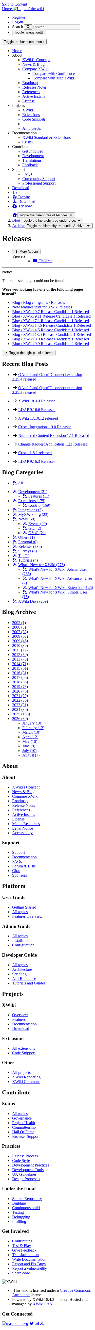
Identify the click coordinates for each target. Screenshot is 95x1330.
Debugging (21, 1217)
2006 (19, 627)
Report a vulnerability (29, 1268)
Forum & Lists (23, 866)
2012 (20, 654)
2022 (20, 700)
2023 (20, 705)
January (32, 723)
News (26, 519)
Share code (21, 1273)
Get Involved (32, 151)
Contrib (39, 505)
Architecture (22, 969)
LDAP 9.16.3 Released (36, 461)
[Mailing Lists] (36, 1323)
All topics (20, 912)
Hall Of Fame (23, 1132)
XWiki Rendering (26, 1077)
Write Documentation (29, 1259)
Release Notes (23, 805)
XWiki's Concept (36, 60)
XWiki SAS (42, 1304)
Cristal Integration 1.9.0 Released (44, 427)
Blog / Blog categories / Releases (38, 302)
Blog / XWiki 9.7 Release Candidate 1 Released (50, 311)
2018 (20, 682)
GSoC (37, 533)
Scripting (19, 974)
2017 (20, 677)
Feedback (30, 165)
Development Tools (28, 1170)
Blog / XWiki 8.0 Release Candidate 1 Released (50, 339)
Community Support (38, 178)
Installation (21, 940)
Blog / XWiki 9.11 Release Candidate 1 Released (51, 316)
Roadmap (30, 82)
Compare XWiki (35, 69)
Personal (27, 542)
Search (17, 27)
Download (20, 188)
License (28, 101)
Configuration (23, 945)
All (20, 483)
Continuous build (26, 1208)
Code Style (21, 1160)
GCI (34, 528)
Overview (20, 1015)
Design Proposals (26, 1179)
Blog (16, 220)
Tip (23, 555)
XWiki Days (33, 601)
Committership (24, 1127)
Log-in (17, 22)
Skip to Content (14, 4)
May (29, 741)
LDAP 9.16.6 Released (36, 409)
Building (19, 1203)
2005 (19, 622)
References (31, 92)
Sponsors (19, 875)
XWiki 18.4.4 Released (36, 401)
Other (26, 537)
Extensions (31, 114)
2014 (20, 664)
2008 (20, 636)
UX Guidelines (24, 1174)
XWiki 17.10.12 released (38, 418)
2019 (20, 686)
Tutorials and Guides (28, 983)
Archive (18, 225)
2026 (20, 718)
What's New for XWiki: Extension (60, 587)
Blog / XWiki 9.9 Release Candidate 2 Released (50, 343)
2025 (21, 714)
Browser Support (26, 1136)
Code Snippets (34, 119)
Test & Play (21, 1245)
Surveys (27, 551)
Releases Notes (34, 87)
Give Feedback (24, 1250)
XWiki (27, 110)
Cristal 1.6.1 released (35, 453)
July (29, 750)
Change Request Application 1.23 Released (53, 444)
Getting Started (24, 907)
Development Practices (30, 1165)
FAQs (27, 174)
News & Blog (33, 64)
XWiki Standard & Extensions (46, 137)
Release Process (25, 1156)
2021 (20, 696)
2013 (20, 659)
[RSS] (14, 483)
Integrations (30, 510)
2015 (20, 668)
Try (15, 192)
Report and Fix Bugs (29, 1264)
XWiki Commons (26, 1081)
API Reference (24, 978)
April (30, 737)
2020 (20, 691)
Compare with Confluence (53, 73)
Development (33, 156)
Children (44, 261)
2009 (20, 641)
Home (17, 50)
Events (37, 523)
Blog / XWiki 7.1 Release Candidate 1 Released (50, 321)
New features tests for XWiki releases (42, 307)
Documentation (24, 857)
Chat (16, 870)
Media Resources (26, 824)
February (33, 728)
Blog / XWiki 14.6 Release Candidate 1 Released (51, 325)
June (28, 746)
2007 (20, 632)
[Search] (28, 27)
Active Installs (33, 96)
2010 (20, 645)
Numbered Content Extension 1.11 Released (53, 435)
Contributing (22, 1241)
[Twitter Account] (31, 1323)
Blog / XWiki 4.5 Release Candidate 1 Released (50, 330)
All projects (31, 128)
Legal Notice (22, 828)
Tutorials (28, 560)
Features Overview (27, 916)
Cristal (27, 142)
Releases (30, 546)
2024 (20, 709)
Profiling (19, 1221)
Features (38, 496)
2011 (20, 650)
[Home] (14, 215)
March (31, 732)
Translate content (25, 1255)
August (31, 755)
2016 (20, 673)
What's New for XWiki (41, 565)
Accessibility (22, 833)
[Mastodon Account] (15, 1323)
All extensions (23, 1048)
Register (18, 17)
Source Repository (27, 1198)
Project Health (23, 1123)
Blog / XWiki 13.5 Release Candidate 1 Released (51, 334)
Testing (18, 1212)
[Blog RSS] (41, 1323)
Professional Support (38, 183)
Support (18, 852)
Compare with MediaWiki (53, 78)
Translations (32, 160)
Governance (22, 1118)
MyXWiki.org (33, 514)
